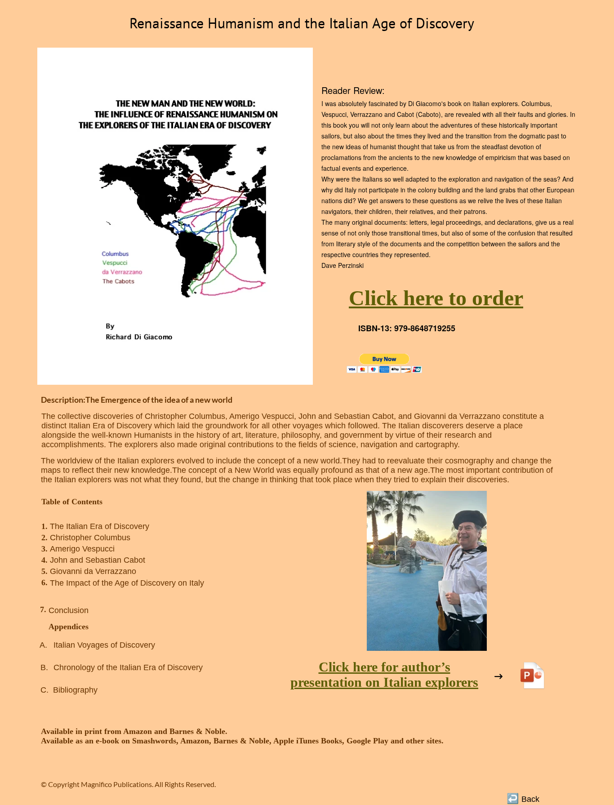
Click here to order (436, 298)
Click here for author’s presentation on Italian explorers (384, 674)
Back (531, 799)
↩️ (513, 798)
